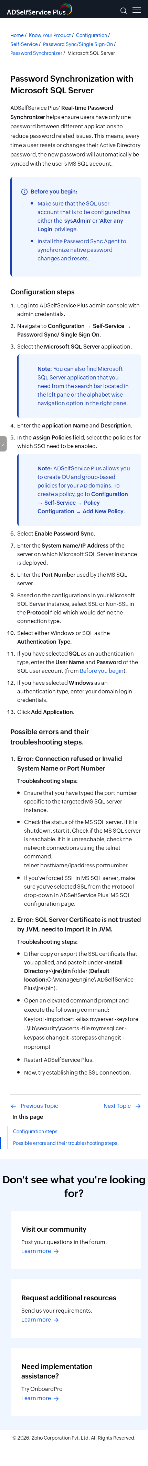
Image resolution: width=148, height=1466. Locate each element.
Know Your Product (50, 35)
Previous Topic (39, 1106)
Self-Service (24, 44)
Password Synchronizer (36, 53)
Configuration (91, 35)
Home (17, 35)
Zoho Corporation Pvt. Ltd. (61, 1438)
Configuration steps (35, 1131)
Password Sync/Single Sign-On (78, 44)
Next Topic (117, 1106)
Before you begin (102, 671)
